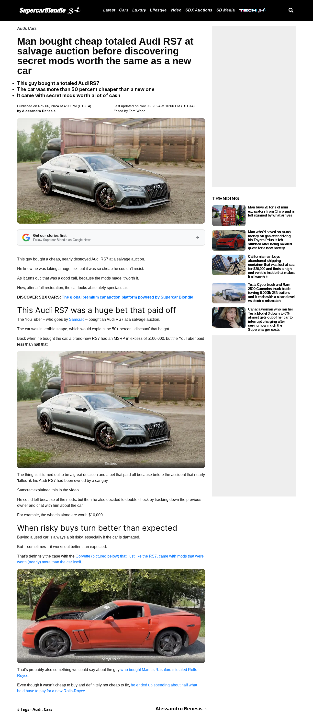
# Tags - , (34, 709)
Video (175, 10)
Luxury (139, 10)
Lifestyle (158, 10)
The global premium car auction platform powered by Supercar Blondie (127, 297)
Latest (109, 10)
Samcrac (76, 319)
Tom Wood (137, 111)
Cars (123, 10)
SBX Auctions (198, 10)
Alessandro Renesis (179, 708)
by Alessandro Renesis (36, 111)
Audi (21, 28)
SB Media (225, 10)
